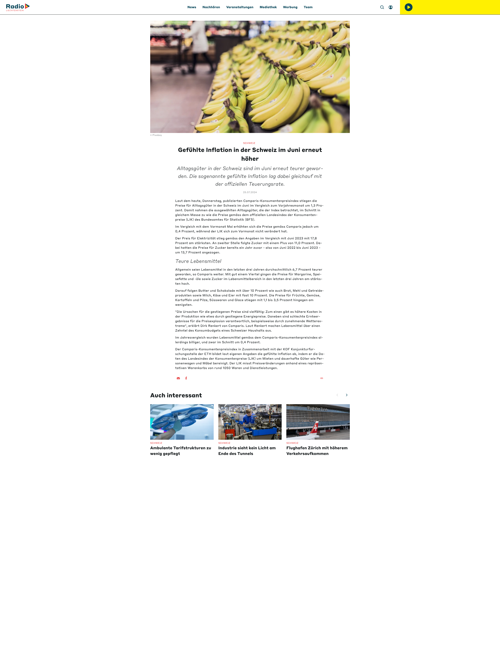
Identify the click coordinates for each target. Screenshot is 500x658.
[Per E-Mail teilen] (178, 378)
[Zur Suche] (382, 7)
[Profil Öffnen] (391, 7)
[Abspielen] (408, 7)
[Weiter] (347, 395)
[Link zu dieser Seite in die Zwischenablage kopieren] (322, 378)
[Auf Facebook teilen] (186, 378)
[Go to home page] (18, 7)
